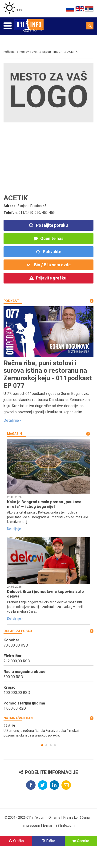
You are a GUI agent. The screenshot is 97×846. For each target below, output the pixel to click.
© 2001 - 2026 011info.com (24, 817)
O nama (54, 817)
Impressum (31, 825)
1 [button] (42, 745)
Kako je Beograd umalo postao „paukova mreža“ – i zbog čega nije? (44, 504)
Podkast (11, 301)
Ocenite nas (52, 238)
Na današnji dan (18, 718)
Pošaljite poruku (52, 225)
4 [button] (55, 745)
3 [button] (51, 745)
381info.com (65, 825)
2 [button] (46, 745)
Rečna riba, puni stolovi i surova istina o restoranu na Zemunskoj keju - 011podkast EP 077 (48, 374)
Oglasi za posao (18, 631)
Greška (18, 841)
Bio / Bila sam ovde (52, 264)
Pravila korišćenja (76, 817)
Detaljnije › (12, 420)
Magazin (14, 434)
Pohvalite (51, 251)
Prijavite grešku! (52, 277)
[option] (48, 731)
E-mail (48, 825)
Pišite (50, 841)
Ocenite (83, 841)
